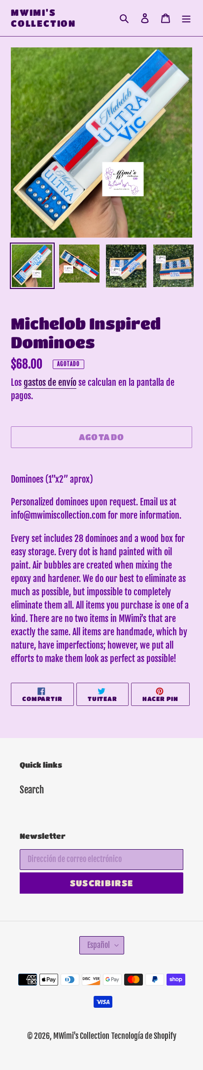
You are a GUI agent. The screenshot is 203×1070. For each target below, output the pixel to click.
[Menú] (186, 18)
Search (32, 790)
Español (98, 945)
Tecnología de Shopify (143, 1036)
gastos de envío (50, 382)
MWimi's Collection (43, 17)
